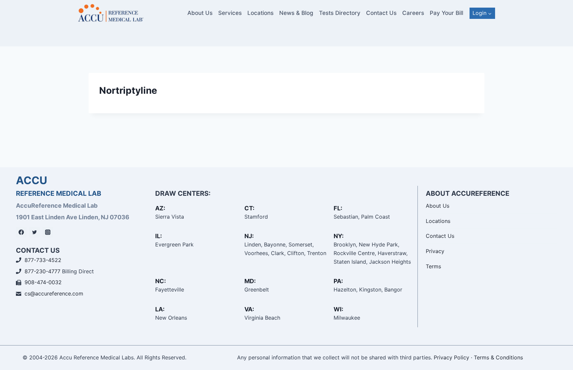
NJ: (249, 236)
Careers (413, 13)
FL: (338, 208)
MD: (250, 281)
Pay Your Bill (446, 13)
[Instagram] (47, 232)
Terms (433, 266)
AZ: (160, 208)
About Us (200, 13)
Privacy (435, 251)
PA (337, 281)
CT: (249, 208)
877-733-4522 (43, 260)
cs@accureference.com (54, 293)
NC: (160, 281)
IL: (158, 236)
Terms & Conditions (498, 357)
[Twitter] (34, 232)
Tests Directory (339, 13)
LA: (159, 309)
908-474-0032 (43, 282)
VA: (249, 309)
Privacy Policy (451, 357)
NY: (339, 236)
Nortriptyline (128, 90)
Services (230, 13)
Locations (260, 13)
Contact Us (381, 13)
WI (338, 309)
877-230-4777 (42, 271)
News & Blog (296, 13)
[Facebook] (21, 232)
